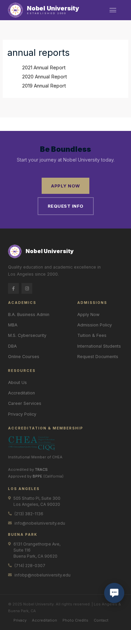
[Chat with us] (114, 593)
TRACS (41, 469)
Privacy (20, 620)
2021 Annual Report (44, 68)
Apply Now (65, 185)
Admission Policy (94, 324)
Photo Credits (75, 620)
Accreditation (21, 392)
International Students (99, 346)
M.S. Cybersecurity (27, 335)
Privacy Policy (22, 414)
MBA (12, 324)
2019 (28, 86)
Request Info (66, 206)
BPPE (37, 476)
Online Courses (23, 356)
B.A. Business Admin (28, 314)
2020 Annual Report (44, 77)
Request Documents (97, 356)
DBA (12, 346)
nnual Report (51, 86)
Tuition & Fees (91, 335)
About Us (17, 382)
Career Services (24, 403)
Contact (101, 620)
